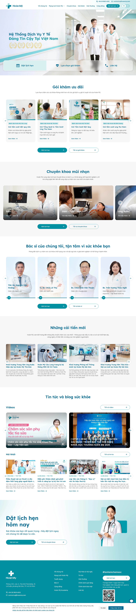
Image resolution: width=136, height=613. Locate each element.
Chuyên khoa (71, 6)
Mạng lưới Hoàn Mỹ (56, 6)
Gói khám (81, 6)
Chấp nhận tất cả (116, 608)
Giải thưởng (91, 6)
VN (124, 6)
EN (128, 6)
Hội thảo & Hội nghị (85, 572)
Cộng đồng (100, 6)
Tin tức (80, 575)
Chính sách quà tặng (85, 583)
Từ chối (103, 608)
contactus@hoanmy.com (122, 1)
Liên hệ (81, 590)
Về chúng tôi (42, 6)
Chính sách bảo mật (85, 586)
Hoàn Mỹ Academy (61, 590)
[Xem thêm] (13, 297)
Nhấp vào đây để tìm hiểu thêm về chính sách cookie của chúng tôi (33, 610)
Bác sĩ (56, 583)
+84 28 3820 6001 (103, 1)
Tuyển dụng (58, 579)
